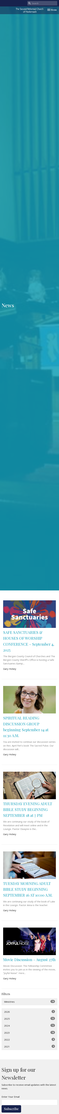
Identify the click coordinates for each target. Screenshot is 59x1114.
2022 (29, 1039)
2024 (29, 1025)
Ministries (29, 1001)
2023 (29, 1032)
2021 (29, 1046)
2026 (29, 1011)
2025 (29, 1018)
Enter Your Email (11, 1096)
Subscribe (11, 1109)
